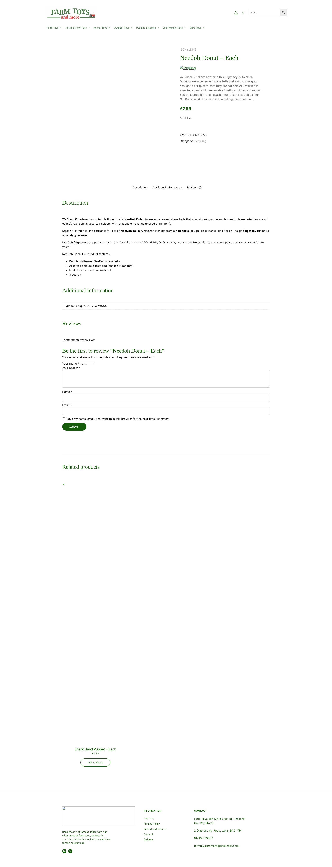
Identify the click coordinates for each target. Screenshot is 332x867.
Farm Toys (52, 27)
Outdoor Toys (121, 27)
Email (67, 405)
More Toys (195, 27)
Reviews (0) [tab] (194, 187)
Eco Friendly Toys (173, 27)
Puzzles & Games (146, 27)
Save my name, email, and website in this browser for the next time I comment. (118, 418)
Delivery (148, 839)
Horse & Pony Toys (76, 27)
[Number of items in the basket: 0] (243, 13)
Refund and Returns (155, 829)
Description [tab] (139, 187)
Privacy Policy (152, 823)
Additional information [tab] (167, 187)
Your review (71, 368)
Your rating (70, 363)
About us (149, 818)
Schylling (188, 49)
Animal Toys (100, 27)
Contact (148, 834)
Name (67, 391)
